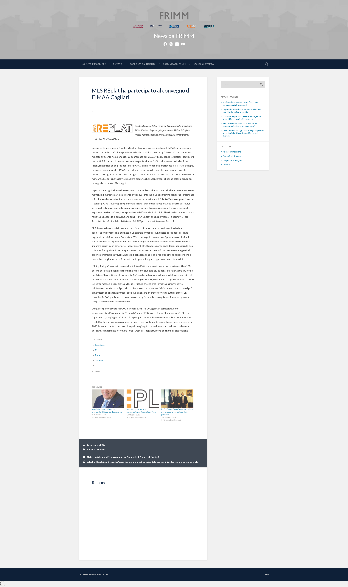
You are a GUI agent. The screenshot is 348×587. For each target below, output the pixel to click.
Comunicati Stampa (174, 64)
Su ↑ (267, 575)
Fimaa (90, 449)
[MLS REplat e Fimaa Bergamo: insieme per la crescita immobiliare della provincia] (177, 398)
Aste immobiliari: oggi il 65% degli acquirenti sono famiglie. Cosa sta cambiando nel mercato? (243, 133)
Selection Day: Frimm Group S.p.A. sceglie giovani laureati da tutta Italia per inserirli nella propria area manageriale (142, 462)
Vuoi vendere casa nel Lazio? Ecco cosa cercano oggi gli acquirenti (240, 103)
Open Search (266, 64)
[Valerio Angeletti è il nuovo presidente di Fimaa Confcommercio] (108, 398)
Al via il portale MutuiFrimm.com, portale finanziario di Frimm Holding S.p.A (123, 457)
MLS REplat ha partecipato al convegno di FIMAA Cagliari (141, 93)
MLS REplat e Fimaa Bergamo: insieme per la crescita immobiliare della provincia (177, 412)
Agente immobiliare (94, 64)
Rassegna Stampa (203, 64)
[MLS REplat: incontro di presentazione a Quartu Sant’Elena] (143, 398)
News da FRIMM (174, 36)
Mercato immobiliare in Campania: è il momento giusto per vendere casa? (240, 124)
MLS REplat (99, 449)
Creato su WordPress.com (93, 575)
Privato (117, 64)
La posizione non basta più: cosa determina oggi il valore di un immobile (242, 110)
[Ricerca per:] (243, 84)
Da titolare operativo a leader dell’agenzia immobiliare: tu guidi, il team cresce (242, 117)
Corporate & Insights (143, 64)
